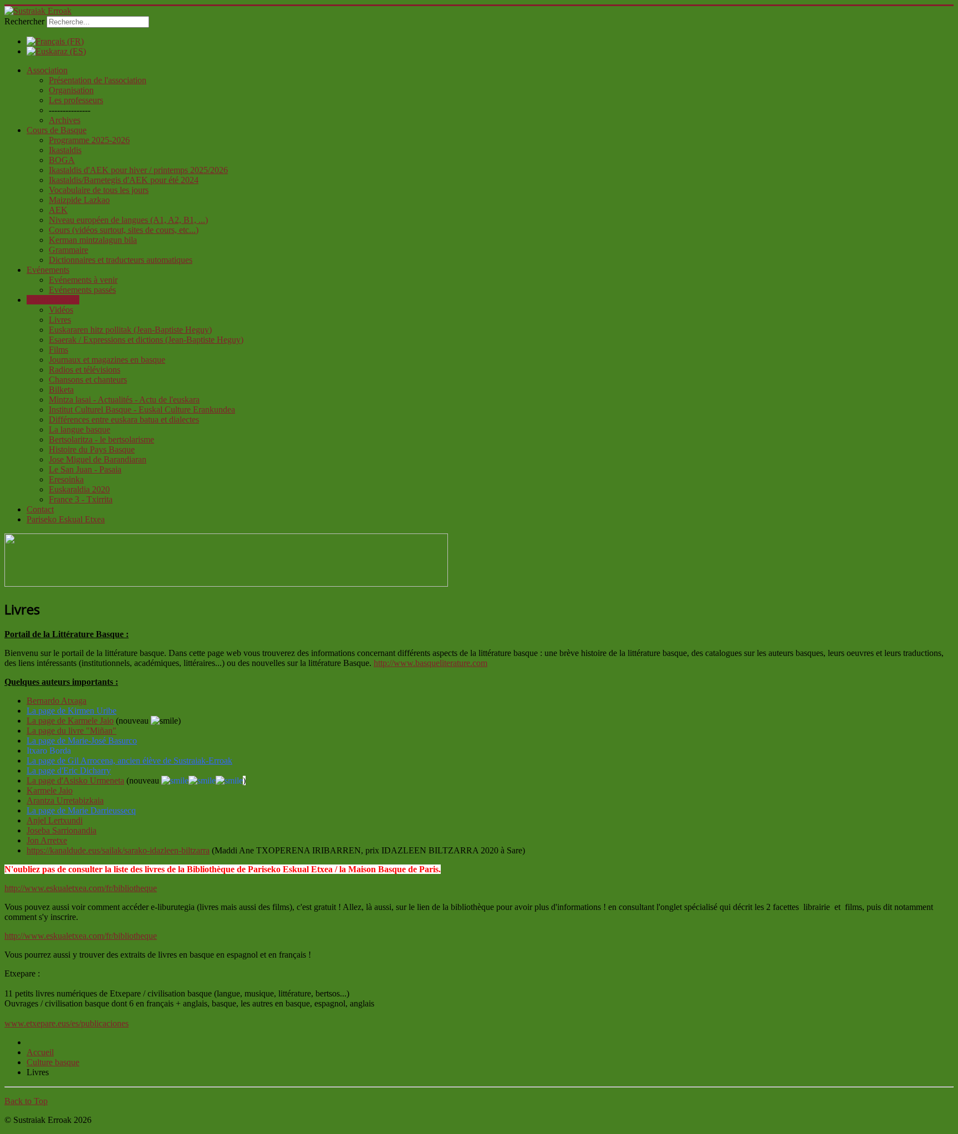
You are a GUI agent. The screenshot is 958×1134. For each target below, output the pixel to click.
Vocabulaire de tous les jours (99, 190)
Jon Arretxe (47, 840)
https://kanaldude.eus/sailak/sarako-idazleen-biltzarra (118, 850)
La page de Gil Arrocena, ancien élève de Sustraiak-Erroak (129, 760)
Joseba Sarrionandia (61, 830)
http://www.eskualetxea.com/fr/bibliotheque (80, 888)
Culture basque (53, 299)
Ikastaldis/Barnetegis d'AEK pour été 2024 (123, 180)
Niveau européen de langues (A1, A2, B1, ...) (128, 220)
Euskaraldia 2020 (79, 489)
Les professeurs (76, 100)
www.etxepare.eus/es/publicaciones (66, 1023)
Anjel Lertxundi (55, 820)
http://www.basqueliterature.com (430, 663)
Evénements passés (82, 289)
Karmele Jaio (50, 790)
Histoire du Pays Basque (92, 449)
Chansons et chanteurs (88, 379)
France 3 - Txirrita (81, 499)
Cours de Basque (56, 130)
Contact (40, 509)
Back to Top (26, 1101)
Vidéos (61, 309)
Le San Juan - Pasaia (85, 469)
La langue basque (79, 429)
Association (47, 70)
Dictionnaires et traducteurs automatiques (120, 260)
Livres (60, 319)
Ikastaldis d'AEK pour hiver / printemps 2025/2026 (138, 170)
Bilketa (61, 389)
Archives (64, 120)
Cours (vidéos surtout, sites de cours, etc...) (123, 230)
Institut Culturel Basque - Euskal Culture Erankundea (142, 409)
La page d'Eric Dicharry (69, 770)
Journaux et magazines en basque (107, 359)
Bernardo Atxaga (56, 700)
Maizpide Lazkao (79, 200)
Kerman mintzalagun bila (93, 240)
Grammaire (68, 250)
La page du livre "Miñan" (71, 730)
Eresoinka (66, 479)
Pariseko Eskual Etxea (66, 519)
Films (58, 349)
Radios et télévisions (84, 369)
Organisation (71, 90)
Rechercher (24, 21)
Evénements (48, 269)
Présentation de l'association (97, 80)
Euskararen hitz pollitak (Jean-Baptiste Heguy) (130, 329)
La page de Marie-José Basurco (82, 740)
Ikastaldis (65, 150)
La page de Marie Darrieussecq (81, 810)
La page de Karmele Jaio (70, 720)
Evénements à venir (83, 279)
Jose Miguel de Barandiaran (97, 459)
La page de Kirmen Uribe (71, 710)
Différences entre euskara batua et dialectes (124, 419)
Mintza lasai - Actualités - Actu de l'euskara (124, 399)
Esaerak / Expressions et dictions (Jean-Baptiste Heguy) (146, 339)
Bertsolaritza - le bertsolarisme (101, 439)
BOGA (62, 160)
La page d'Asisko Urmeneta (75, 780)
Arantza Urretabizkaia (65, 800)
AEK (58, 210)
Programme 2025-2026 (89, 140)
